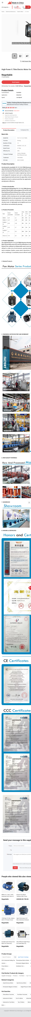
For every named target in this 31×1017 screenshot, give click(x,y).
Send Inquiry (15, 82)
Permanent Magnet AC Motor (10, 987)
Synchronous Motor (21, 983)
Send (15, 867)
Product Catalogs (24, 957)
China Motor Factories (8, 994)
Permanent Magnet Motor (22, 963)
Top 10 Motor (21, 1002)
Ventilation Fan (20, 966)
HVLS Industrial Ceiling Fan (8, 960)
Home (3, 11)
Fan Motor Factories (22, 994)
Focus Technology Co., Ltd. (20, 1010)
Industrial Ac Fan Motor (8, 1002)
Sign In (4, 122)
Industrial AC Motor (7, 998)
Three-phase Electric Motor (22, 960)
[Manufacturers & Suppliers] (16, 2)
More (3, 1005)
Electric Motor (20, 11)
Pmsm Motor (5, 966)
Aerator (3, 963)
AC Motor (27, 11)
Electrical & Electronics (11, 11)
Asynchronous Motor (8, 983)
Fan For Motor (19, 998)
